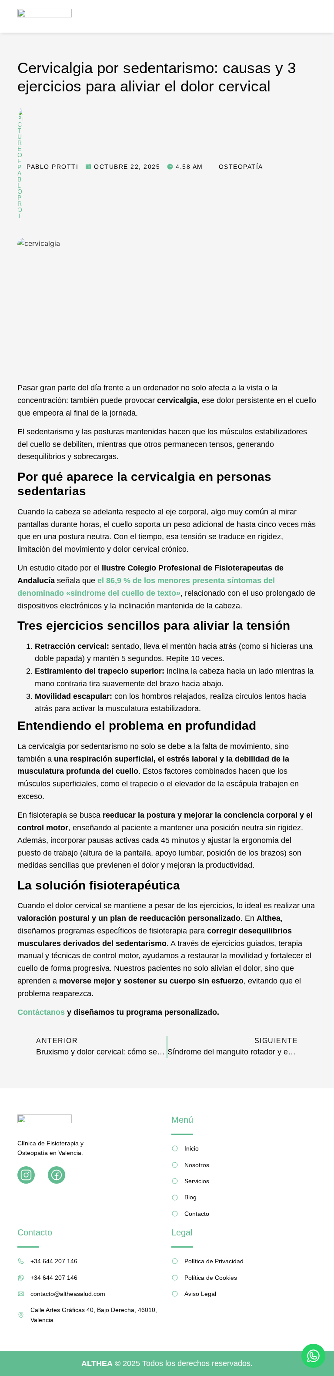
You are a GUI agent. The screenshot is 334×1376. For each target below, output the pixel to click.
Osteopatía (241, 166)
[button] (311, 16)
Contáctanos (41, 1012)
